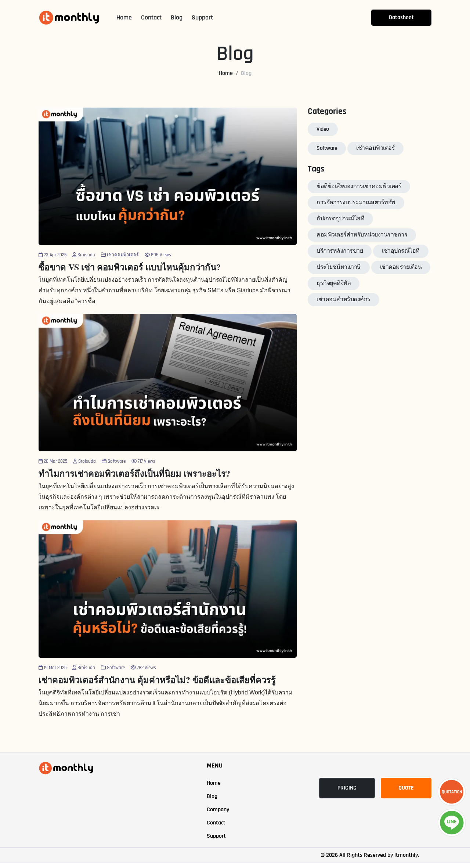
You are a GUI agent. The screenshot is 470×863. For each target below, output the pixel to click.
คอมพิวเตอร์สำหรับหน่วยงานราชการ (362, 235)
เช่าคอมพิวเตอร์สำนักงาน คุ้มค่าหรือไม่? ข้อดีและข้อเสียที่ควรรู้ (157, 679)
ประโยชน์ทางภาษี (339, 267)
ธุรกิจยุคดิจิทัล (334, 283)
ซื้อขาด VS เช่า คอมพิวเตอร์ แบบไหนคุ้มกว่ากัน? (130, 266)
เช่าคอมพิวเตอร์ (375, 148)
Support (202, 17)
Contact (151, 17)
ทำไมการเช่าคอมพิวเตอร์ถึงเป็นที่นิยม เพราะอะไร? (134, 473)
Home (124, 17)
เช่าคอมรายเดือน (401, 267)
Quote (406, 788)
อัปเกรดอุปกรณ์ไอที (340, 219)
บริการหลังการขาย (340, 251)
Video (323, 129)
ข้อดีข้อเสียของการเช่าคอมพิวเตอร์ (359, 186)
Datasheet (401, 17)
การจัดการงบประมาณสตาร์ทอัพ (356, 202)
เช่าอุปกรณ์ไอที (401, 251)
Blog (176, 17)
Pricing (347, 788)
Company (218, 809)
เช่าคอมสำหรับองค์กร (343, 299)
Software (327, 148)
